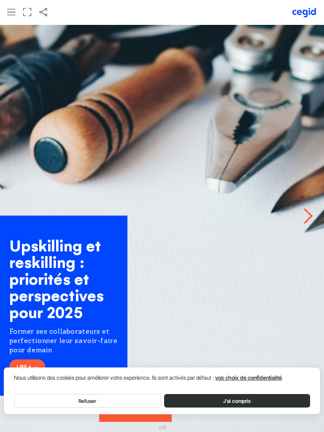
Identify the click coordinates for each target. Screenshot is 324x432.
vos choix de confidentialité (248, 378)
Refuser (87, 401)
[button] (11, 12)
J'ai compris (237, 401)
